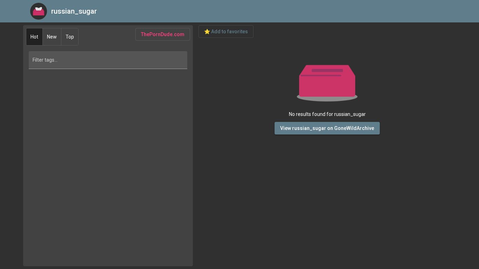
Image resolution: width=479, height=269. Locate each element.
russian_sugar (74, 11)
